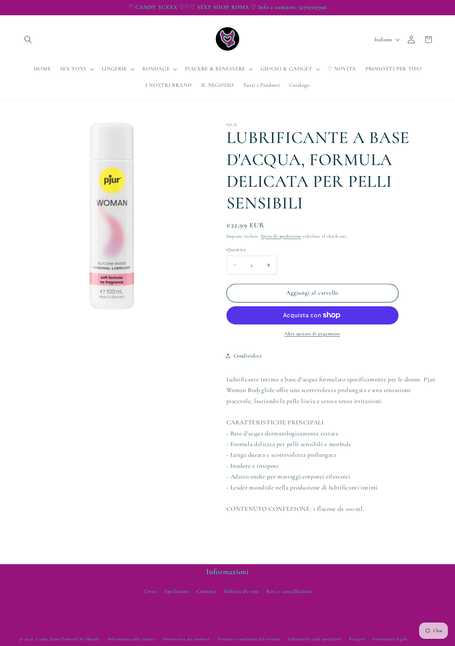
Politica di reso (241, 591)
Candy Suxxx (48, 638)
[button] (28, 39)
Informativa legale (390, 638)
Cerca (150, 591)
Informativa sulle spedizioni (315, 638)
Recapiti (357, 638)
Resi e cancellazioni (288, 591)
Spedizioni (176, 591)
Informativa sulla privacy (131, 638)
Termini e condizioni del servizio (248, 638)
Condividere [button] (248, 355)
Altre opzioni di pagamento (312, 334)
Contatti (206, 591)
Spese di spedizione (281, 236)
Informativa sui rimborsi (186, 638)
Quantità (236, 250)
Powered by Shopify (80, 638)
